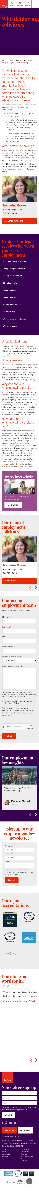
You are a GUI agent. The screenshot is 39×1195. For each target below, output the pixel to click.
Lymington (5, 464)
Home (4, 60)
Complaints (25, 1151)
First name (6, 617)
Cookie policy (25, 1149)
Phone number (8, 646)
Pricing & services (27, 1156)
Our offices (25, 1130)
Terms (4, 1149)
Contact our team (13, 45)
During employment (8, 63)
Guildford (30, 461)
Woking (16, 464)
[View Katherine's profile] (19, 549)
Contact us (13, 505)
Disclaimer (5, 1156)
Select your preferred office (12, 656)
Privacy (4, 1151)
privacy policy (7, 715)
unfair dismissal (7, 372)
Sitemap (24, 1154)
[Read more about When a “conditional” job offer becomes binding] (19, 788)
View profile (11, 580)
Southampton (21, 461)
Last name (6, 627)
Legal (3, 1159)
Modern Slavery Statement (26, 1160)
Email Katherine (15, 221)
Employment (26, 60)
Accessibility (6, 1154)
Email (4, 637)
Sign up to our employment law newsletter (19, 833)
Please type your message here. (14, 666)
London (4, 461)
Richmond (11, 461)
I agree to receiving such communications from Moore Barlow (20, 702)
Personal (17, 60)
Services (10, 60)
